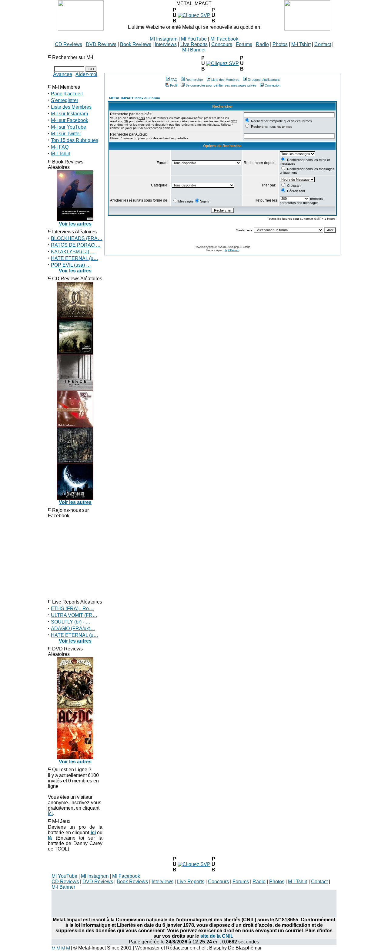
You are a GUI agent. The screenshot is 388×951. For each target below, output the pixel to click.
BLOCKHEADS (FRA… (76, 238)
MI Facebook (224, 38)
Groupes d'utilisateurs (264, 79)
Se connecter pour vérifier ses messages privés (221, 85)
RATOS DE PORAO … (76, 245)
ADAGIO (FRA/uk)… (73, 628)
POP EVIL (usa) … (71, 265)
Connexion (272, 85)
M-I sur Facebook (69, 120)
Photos (280, 44)
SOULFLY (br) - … (70, 621)
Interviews (166, 44)
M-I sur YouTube (68, 127)
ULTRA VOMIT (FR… (74, 615)
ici (50, 813)
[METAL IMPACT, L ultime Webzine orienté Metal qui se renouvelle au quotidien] (81, 28)
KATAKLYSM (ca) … (73, 251)
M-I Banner (194, 49)
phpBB (213, 246)
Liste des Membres (71, 107)
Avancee (62, 74)
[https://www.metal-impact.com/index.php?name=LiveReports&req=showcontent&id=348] (194, 864)
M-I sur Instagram (69, 113)
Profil (173, 85)
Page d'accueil (67, 93)
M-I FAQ (60, 147)
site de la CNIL (216, 936)
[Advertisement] (194, 903)
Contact (322, 44)
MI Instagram (163, 38)
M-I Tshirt (301, 44)
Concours (221, 44)
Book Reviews (135, 44)
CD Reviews (68, 44)
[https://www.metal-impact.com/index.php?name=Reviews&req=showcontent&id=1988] (194, 15)
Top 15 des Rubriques (74, 140)
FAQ (174, 79)
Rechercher (194, 79)
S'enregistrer (64, 100)
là (50, 838)
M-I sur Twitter (66, 133)
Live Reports (194, 44)
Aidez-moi (86, 74)
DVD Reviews (101, 44)
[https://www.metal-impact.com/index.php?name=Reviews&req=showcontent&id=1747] (222, 63)
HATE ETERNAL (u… (74, 258)
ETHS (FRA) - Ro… (72, 608)
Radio (262, 44)
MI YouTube (194, 38)
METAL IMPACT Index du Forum (134, 98)
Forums (244, 44)
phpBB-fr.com (231, 250)
